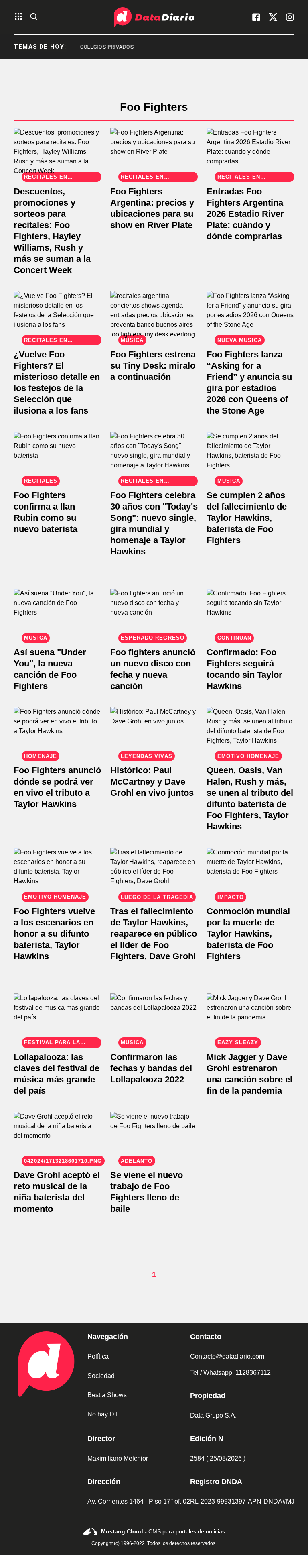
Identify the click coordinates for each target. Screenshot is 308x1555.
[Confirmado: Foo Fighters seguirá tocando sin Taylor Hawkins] (250, 613)
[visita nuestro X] (273, 17)
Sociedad (101, 1375)
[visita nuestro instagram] (290, 17)
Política (98, 1356)
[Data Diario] (154, 17)
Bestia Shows (107, 1395)
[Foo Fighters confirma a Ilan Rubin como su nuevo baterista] (57, 456)
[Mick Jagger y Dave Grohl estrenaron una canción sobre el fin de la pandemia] (250, 1018)
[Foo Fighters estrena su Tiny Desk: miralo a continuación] (154, 315)
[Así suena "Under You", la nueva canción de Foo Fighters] (57, 613)
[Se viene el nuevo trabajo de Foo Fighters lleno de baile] (154, 1136)
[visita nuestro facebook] (256, 17)
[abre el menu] (18, 17)
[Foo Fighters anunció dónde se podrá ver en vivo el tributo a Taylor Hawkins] (57, 731)
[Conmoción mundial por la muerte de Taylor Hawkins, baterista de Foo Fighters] (250, 872)
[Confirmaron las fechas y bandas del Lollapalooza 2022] (154, 1018)
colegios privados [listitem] (93, 47)
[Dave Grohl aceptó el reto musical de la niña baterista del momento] (57, 1136)
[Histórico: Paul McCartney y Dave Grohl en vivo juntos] (154, 731)
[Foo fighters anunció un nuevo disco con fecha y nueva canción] (154, 613)
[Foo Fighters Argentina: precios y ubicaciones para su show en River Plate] (154, 152)
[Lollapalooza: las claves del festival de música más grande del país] (57, 1018)
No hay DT (102, 1414)
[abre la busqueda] (34, 17)
